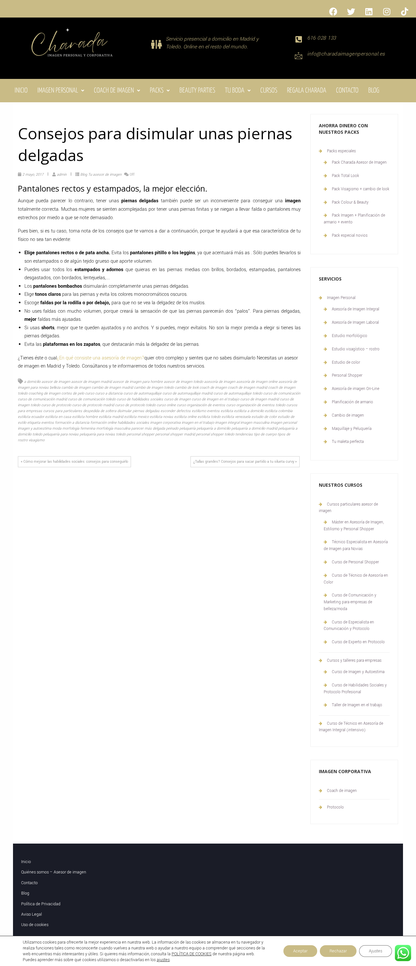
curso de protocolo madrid (93, 405)
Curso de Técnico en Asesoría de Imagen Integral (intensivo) (351, 727)
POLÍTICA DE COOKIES (192, 954)
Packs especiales (341, 151)
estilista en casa (58, 416)
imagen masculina (254, 422)
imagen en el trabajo (198, 422)
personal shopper (140, 434)
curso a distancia (109, 393)
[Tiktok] (404, 11)
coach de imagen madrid (247, 387)
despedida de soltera (99, 410)
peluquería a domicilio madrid (254, 428)
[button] (60, 90)
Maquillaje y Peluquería (351, 429)
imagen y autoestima (34, 428)
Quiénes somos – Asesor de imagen (53, 872)
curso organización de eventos (201, 405)
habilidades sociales (133, 422)
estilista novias (161, 416)
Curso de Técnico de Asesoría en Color (356, 579)
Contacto (347, 90)
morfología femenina (78, 428)
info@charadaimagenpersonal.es (346, 53)
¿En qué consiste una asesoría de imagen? (100, 358)
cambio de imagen (76, 387)
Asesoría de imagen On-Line (355, 389)
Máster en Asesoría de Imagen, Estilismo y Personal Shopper (354, 526)
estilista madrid (111, 416)
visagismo (37, 440)
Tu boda (234, 90)
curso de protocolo (56, 405)
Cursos (268, 90)
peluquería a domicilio (213, 428)
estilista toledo (209, 416)
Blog (373, 90)
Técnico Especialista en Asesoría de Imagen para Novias (356, 545)
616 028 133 (321, 38)
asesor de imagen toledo (183, 381)
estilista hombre (85, 416)
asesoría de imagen (219, 381)
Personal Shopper (347, 375)
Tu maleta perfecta (348, 442)
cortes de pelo (72, 393)
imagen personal (283, 422)
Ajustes (375, 951)
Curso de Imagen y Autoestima (358, 672)
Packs (156, 90)
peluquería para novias (61, 434)
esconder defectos (176, 410)
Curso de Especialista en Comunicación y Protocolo (349, 626)
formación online (103, 422)
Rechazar (338, 951)
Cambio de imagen (348, 415)
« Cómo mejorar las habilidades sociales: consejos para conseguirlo (74, 461)
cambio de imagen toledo (154, 387)
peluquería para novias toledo (103, 434)
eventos (47, 422)
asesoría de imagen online (257, 381)
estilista (227, 410)
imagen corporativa (165, 422)
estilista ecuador (31, 416)
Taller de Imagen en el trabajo (357, 705)
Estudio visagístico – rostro (356, 349)
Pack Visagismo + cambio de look (360, 189)
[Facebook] (333, 11)
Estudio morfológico (349, 336)
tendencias (244, 434)
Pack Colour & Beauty (350, 202)
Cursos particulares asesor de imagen (348, 508)
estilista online (185, 416)
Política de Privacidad (40, 904)
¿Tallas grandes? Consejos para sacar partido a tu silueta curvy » (245, 461)
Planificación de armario (352, 402)
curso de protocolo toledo (135, 405)
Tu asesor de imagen (105, 174)
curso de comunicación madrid (42, 399)
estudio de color (264, 416)
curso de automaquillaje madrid (187, 393)
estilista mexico (136, 416)
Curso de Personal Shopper (355, 562)
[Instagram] (387, 11)
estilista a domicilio (249, 410)
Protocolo (335, 807)
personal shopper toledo (215, 434)
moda (56, 428)
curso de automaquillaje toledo (238, 393)
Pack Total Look (345, 176)
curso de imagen (177, 399)
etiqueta (33, 422)
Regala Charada (306, 90)
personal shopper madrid (175, 434)
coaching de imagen (44, 393)
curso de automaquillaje (143, 393)
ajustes (163, 960)
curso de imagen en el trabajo (215, 399)
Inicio (21, 90)
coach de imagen (213, 387)
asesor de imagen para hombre (138, 381)
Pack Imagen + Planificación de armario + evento (354, 219)
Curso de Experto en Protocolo (358, 642)
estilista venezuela (236, 416)
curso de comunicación (281, 393)
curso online (166, 405)
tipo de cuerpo (265, 434)
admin (62, 174)
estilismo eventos (206, 410)
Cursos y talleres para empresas (354, 660)
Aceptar (300, 951)
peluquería (187, 428)
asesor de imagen (56, 381)
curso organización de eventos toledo (255, 405)
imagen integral (227, 422)
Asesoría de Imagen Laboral (355, 322)
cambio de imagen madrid (112, 387)
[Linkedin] (369, 11)
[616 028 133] (298, 39)
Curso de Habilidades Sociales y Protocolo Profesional (355, 689)
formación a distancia (72, 422)
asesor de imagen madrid (91, 381)
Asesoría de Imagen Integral (355, 309)
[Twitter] (351, 11)
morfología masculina (113, 428)
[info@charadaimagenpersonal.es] (298, 55)
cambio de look (187, 387)
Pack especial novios (350, 235)
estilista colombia (278, 410)
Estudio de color (346, 362)
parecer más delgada (148, 428)
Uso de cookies (34, 925)
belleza (55, 387)
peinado (172, 428)
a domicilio (32, 381)
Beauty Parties (197, 90)
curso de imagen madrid (259, 399)
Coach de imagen (114, 90)
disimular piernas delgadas (138, 410)
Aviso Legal (31, 914)
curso (89, 393)
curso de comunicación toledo (92, 399)
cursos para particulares (62, 410)
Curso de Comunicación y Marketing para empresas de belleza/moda (350, 602)
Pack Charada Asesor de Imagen (359, 162)
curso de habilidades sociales (140, 399)
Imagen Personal (57, 90)
